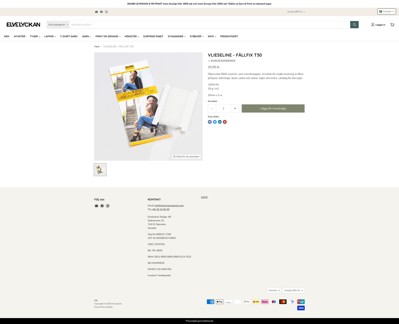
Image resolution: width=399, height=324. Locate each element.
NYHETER (19, 36)
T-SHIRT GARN (68, 36)
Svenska (273, 290)
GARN (86, 36)
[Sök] (354, 24)
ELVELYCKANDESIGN (223, 60)
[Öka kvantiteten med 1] (235, 108)
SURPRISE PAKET (153, 36)
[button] (387, 11)
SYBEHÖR (196, 36)
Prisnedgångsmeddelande (199, 320)
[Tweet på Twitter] (215, 122)
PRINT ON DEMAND (107, 36)
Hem (97, 46)
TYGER (34, 36)
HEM (6, 36)
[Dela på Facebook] (210, 122)
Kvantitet (212, 101)
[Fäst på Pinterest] (225, 122)
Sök (96, 300)
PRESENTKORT (229, 36)
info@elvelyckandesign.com (169, 205)
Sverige (294, 11)
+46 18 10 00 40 (160, 209)
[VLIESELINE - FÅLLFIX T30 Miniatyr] (100, 169)
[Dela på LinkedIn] (220, 122)
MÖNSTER (131, 36)
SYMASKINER (176, 36)
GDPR (204, 197)
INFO (211, 36)
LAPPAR (49, 36)
